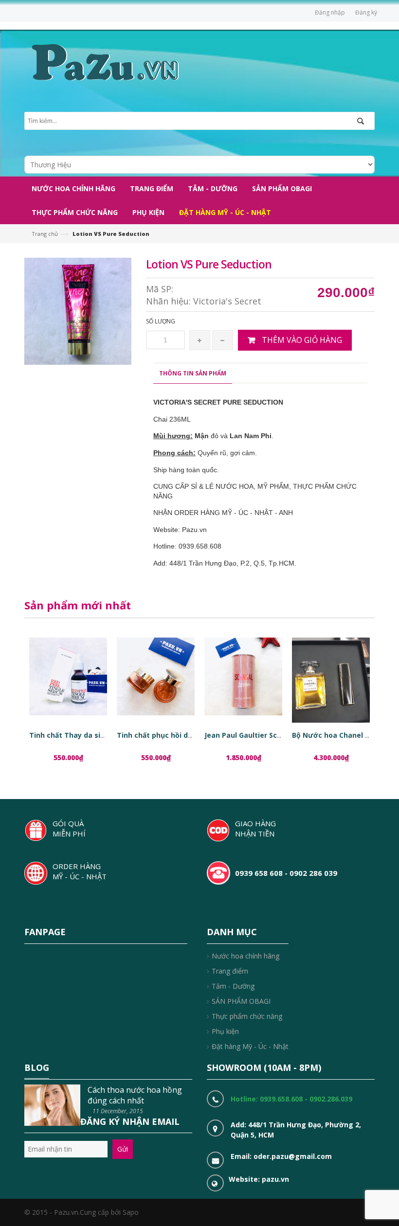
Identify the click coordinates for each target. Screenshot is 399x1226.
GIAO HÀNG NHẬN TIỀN (255, 828)
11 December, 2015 (117, 1111)
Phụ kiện (225, 1031)
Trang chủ (45, 233)
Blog (36, 1067)
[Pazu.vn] (103, 61)
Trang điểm (230, 971)
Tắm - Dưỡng (233, 986)
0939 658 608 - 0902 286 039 (286, 873)
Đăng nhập (330, 12)
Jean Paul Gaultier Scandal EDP (257, 735)
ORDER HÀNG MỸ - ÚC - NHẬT (80, 871)
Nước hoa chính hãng (245, 955)
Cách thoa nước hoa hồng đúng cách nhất (135, 1095)
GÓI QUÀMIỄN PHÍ (69, 828)
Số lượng (160, 321)
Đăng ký (366, 12)
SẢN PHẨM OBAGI (241, 1001)
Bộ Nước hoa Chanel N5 (333, 735)
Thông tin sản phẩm (192, 373)
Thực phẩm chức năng (247, 1016)
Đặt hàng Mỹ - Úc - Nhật (250, 1046)
